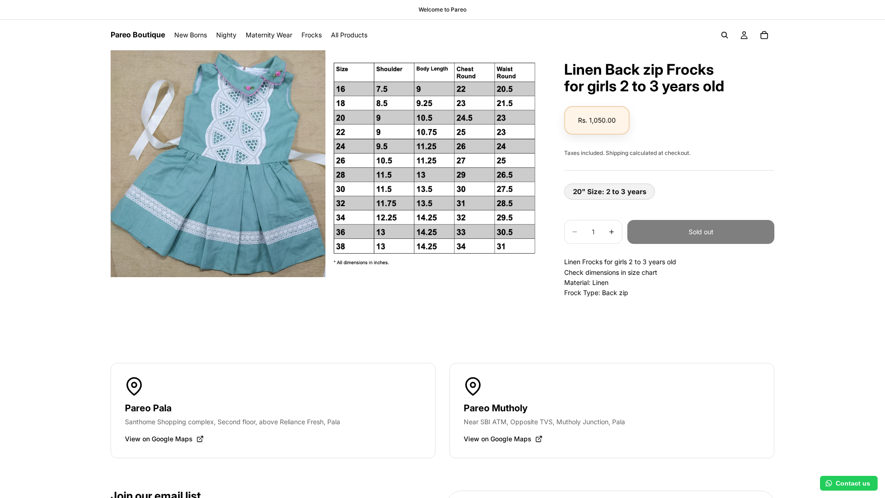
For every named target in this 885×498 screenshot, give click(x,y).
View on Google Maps (159, 439)
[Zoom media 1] (218, 163)
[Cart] (764, 35)
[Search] (724, 35)
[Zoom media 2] (434, 163)
